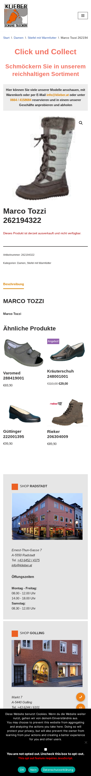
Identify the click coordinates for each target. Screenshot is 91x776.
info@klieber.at (58, 95)
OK (22, 769)
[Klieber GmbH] (16, 15)
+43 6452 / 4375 (28, 560)
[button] (81, 123)
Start (6, 37)
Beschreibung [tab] (13, 284)
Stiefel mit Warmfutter (42, 37)
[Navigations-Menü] (83, 15)
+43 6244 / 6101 (28, 707)
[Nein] (86, 742)
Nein (33, 769)
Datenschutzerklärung (58, 769)
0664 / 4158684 (20, 100)
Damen (18, 37)
